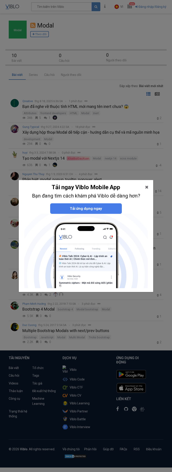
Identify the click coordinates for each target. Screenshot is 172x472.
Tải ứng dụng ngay (86, 208)
